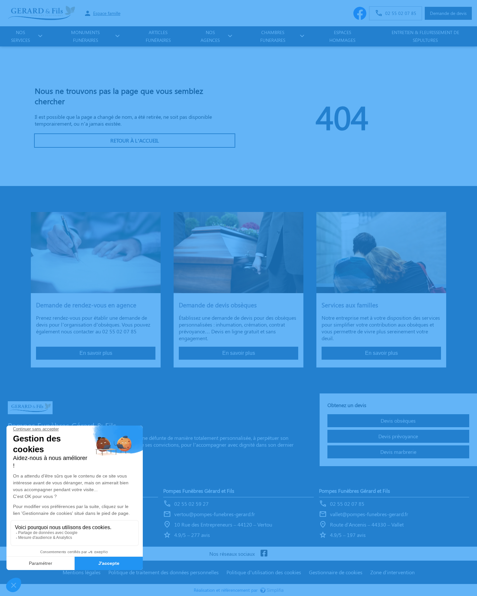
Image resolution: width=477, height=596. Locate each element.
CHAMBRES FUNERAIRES (272, 36)
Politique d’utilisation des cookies (263, 572)
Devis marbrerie (398, 451)
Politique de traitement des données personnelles (163, 572)
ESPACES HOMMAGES (342, 36)
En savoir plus (96, 353)
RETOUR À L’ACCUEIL (134, 140)
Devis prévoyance (398, 436)
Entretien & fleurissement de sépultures (425, 36)
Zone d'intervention (392, 572)
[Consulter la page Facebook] (264, 553)
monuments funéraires (85, 36)
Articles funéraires (158, 36)
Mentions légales (82, 572)
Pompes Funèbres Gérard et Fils (198, 490)
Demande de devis (448, 13)
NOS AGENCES (210, 36)
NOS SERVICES (20, 36)
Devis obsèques (398, 420)
